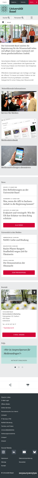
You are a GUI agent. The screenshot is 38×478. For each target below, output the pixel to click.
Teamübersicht (9, 328)
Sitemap (3, 462)
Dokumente (24, 2)
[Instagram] (3, 452)
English (5, 2)
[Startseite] (3, 22)
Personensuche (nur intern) (9, 411)
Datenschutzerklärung (25, 458)
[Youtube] (24, 452)
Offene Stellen (5, 404)
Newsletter (22, 462)
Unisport (3, 437)
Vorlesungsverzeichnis (8, 433)
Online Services (6, 407)
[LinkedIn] (14, 452)
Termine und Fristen (7, 426)
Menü (31, 17)
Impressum (4, 458)
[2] (18, 367)
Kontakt (3, 465)
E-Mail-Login (5, 400)
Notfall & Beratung (6, 422)
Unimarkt (4, 415)
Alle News (19, 225)
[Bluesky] (34, 452)
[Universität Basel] (12, 9)
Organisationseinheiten (15, 2)
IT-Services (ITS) (6, 419)
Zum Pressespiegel (19, 272)
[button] (10, 385)
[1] (15, 367)
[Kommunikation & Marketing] (34, 292)
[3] (22, 367)
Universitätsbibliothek (7, 430)
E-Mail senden (19, 335)
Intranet (3, 441)
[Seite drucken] (28, 385)
